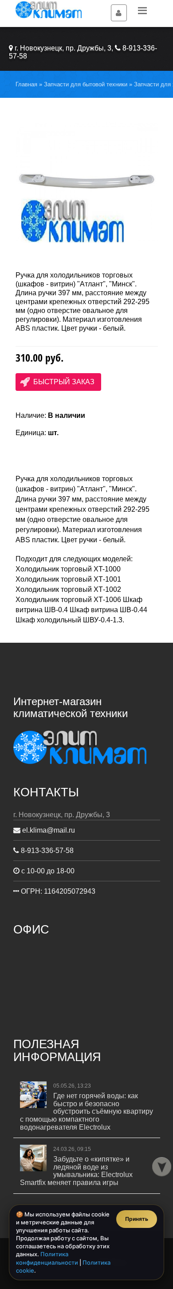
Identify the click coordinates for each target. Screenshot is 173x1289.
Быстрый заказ (63, 382)
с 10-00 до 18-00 (47, 871)
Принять (136, 1219)
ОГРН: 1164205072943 (57, 891)
